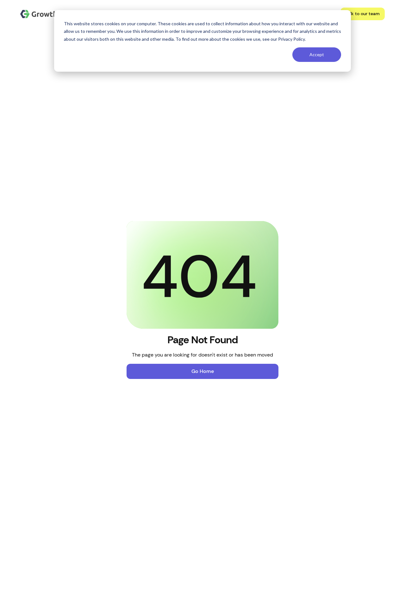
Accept (316, 54)
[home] (46, 14)
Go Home (202, 371)
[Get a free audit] (362, 14)
